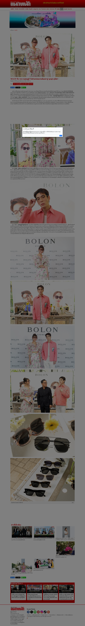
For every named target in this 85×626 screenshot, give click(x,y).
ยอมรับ (61, 135)
